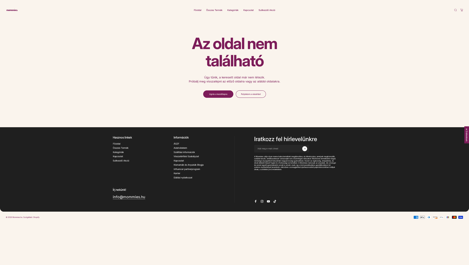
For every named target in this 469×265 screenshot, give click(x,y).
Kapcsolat (118, 156)
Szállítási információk (184, 152)
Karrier (177, 173)
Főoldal (116, 143)
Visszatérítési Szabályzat (186, 156)
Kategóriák (118, 152)
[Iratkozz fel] (304, 148)
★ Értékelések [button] (466, 134)
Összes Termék (120, 148)
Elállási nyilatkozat (183, 177)
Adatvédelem (180, 148)
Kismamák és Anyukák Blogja (189, 165)
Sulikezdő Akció (121, 160)
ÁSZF (176, 143)
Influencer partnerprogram (187, 169)
